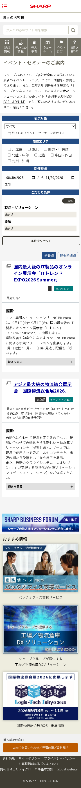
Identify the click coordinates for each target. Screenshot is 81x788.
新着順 (49, 255)
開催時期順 (68, 255)
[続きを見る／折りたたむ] (40, 361)
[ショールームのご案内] (47, 47)
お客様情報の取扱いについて (38, 763)
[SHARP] (40, 6)
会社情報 (8, 758)
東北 (35, 149)
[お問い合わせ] (74, 47)
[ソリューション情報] (20, 47)
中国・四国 (63, 155)
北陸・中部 (20, 155)
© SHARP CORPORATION (40, 781)
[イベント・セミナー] (61, 47)
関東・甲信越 (58, 149)
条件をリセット (41, 241)
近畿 (41, 155)
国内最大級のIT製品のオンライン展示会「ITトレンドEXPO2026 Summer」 (43, 273)
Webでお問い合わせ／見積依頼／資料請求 (40, 747)
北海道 (17, 149)
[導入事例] (33, 47)
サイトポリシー (29, 758)
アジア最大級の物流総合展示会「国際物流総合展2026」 (43, 387)
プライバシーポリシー (59, 758)
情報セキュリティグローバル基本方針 (26, 769)
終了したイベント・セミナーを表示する (38, 133)
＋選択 (68, 201)
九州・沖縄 (20, 160)
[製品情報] (7, 47)
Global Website (67, 769)
